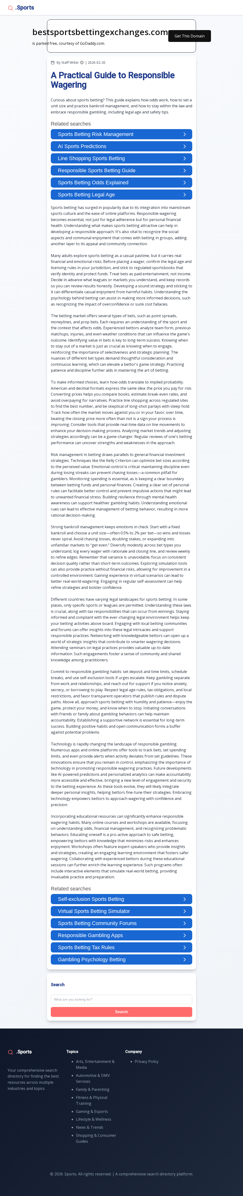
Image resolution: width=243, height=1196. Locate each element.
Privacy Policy (147, 1061)
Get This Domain (190, 36)
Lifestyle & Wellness (93, 1119)
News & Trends (89, 1127)
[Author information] (82, 62)
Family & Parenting (92, 1089)
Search (121, 1012)
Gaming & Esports (92, 1111)
